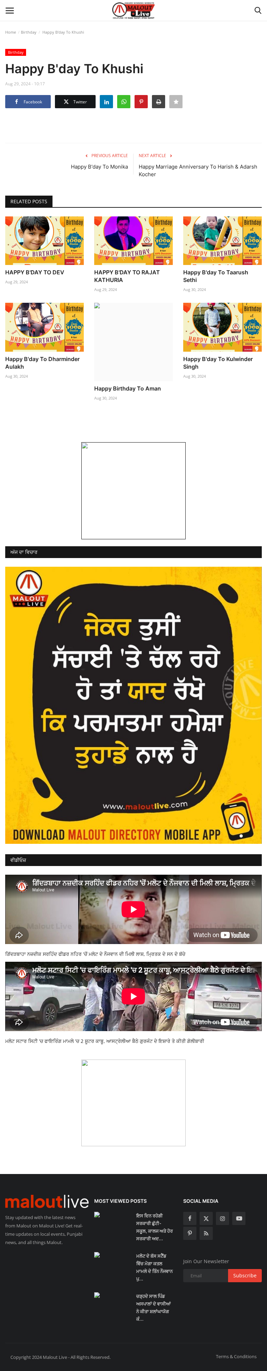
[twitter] (206, 1218)
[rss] (206, 1233)
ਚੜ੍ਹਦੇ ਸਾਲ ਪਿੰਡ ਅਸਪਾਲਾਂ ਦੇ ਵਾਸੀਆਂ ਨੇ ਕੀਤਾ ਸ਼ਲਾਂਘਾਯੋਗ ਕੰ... (153, 1307)
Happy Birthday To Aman (127, 388)
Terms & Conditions (236, 1356)
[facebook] (189, 1218)
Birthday (29, 32)
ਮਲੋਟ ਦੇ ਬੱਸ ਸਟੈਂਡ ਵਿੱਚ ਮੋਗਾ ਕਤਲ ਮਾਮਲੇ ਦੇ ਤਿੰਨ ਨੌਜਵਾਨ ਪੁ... (154, 1267)
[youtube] (238, 1218)
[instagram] (222, 1218)
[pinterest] (189, 1233)
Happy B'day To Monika (99, 166)
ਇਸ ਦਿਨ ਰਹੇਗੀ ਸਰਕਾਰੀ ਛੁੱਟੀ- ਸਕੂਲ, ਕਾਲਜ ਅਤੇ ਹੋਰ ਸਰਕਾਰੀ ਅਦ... (154, 1227)
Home (10, 32)
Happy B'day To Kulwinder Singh (218, 362)
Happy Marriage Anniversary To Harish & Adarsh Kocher (198, 170)
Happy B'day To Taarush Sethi (215, 276)
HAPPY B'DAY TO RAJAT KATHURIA (127, 276)
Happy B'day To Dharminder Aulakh (42, 362)
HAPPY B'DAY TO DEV (34, 272)
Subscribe (245, 1275)
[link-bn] (133, 490)
